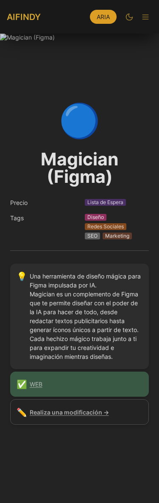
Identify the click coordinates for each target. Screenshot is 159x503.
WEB (36, 384)
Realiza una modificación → (69, 412)
